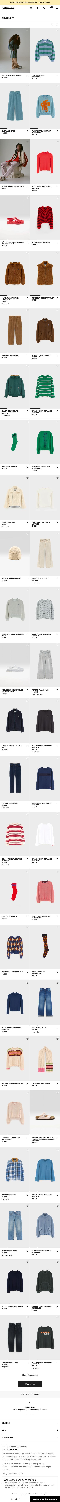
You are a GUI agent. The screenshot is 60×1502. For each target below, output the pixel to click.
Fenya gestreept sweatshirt (38, 75)
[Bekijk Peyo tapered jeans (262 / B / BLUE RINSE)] (15, 778)
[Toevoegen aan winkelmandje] (27, 75)
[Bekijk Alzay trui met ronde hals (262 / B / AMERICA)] (15, 1281)
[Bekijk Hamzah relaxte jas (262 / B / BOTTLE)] (15, 386)
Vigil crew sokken (9, 467)
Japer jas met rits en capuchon (10, 298)
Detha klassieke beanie (11, 578)
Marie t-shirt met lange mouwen (41, 635)
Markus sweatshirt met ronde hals (41, 1307)
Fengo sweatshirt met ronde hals (11, 1138)
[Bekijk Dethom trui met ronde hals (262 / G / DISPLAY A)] (15, 1058)
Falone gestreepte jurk (11, 75)
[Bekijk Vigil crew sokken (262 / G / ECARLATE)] (15, 891)
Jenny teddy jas (8, 522)
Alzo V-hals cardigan (41, 242)
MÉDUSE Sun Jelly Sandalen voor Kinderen (13, 243)
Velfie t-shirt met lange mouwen (41, 187)
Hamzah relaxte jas (10, 411)
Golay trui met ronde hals (12, 972)
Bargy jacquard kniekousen (38, 972)
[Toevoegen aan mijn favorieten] (27, 30)
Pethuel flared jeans (41, 690)
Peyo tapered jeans (10, 803)
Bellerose (6, 1423)
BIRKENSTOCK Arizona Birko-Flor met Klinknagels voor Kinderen (43, 1139)
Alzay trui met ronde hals (12, 1306)
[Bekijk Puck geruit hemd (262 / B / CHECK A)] (15, 1169)
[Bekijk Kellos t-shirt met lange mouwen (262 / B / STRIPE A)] (15, 834)
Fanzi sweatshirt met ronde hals (13, 635)
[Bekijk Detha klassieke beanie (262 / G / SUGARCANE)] (15, 553)
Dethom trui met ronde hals (13, 1083)
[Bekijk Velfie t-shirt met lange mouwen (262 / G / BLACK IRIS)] (15, 1002)
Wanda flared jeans (40, 578)
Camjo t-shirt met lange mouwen (42, 411)
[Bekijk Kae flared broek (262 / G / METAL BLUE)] (15, 105)
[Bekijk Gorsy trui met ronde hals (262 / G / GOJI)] (15, 161)
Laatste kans (44, 2)
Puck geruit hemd (9, 1195)
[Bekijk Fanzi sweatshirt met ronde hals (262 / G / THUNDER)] (15, 609)
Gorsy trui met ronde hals (13, 186)
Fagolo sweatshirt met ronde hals (41, 917)
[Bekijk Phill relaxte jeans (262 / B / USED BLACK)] (15, 1337)
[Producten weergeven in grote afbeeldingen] (52, 24)
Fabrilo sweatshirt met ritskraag (41, 356)
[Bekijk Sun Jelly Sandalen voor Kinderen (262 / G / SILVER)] (15, 665)
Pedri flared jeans (9, 1251)
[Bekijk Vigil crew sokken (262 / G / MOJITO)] (15, 442)
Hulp (4, 1430)
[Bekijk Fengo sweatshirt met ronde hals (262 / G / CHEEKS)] (15, 1112)
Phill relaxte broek (10, 355)
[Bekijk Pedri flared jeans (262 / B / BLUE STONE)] (15, 1225)
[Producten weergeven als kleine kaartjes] (57, 24)
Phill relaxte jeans (10, 1362)
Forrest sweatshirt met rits (12, 746)
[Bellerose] (8, 8)
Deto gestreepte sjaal (41, 1083)
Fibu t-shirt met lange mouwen (41, 523)
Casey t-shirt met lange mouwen (41, 803)
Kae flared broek (9, 131)
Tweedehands (7, 1438)
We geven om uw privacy (13, 1474)
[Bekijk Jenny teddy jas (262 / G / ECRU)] (15, 497)
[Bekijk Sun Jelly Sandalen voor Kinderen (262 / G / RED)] (15, 217)
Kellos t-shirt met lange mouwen (42, 746)
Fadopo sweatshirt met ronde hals (41, 131)
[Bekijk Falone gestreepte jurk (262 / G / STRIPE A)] (15, 50)
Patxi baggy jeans (39, 1027)
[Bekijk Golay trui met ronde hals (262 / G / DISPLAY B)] (15, 947)
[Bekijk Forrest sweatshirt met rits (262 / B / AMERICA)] (15, 720)
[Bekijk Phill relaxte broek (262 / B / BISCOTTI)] (15, 330)
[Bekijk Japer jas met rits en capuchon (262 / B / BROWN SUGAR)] (15, 273)
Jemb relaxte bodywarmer (43, 298)
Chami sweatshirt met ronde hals (41, 467)
